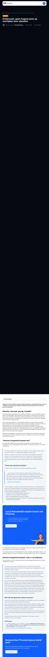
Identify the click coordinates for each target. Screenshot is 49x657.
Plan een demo (10, 525)
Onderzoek (7, 12)
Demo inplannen (10, 651)
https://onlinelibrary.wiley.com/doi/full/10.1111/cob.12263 (18, 628)
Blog (3, 12)
